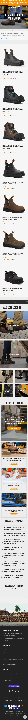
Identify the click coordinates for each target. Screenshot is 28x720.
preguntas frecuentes (8, 656)
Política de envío (12, 715)
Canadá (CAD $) (8, 700)
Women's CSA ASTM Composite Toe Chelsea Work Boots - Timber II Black (13, 183)
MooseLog (10, 711)
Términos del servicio (20, 713)
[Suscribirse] (23, 593)
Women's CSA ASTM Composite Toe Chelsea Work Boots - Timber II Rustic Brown (13, 254)
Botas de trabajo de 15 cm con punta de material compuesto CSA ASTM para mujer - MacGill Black (13, 110)
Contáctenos (6, 649)
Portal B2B (5, 652)
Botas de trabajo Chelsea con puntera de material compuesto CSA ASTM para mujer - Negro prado (13, 73)
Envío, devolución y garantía (10, 673)
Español (20, 700)
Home (2, 30)
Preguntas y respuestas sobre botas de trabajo (13, 660)
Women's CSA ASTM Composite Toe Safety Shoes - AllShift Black (12, 289)
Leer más (14, 428)
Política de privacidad (9, 713)
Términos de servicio (8, 680)
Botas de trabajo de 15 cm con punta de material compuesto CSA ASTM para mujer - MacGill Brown (13, 147)
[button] (1, 6)
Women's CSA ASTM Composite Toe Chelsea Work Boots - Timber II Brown (13, 218)
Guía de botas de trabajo (9, 664)
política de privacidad (8, 677)
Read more (4, 38)
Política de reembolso (18, 711)
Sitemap (19, 715)
